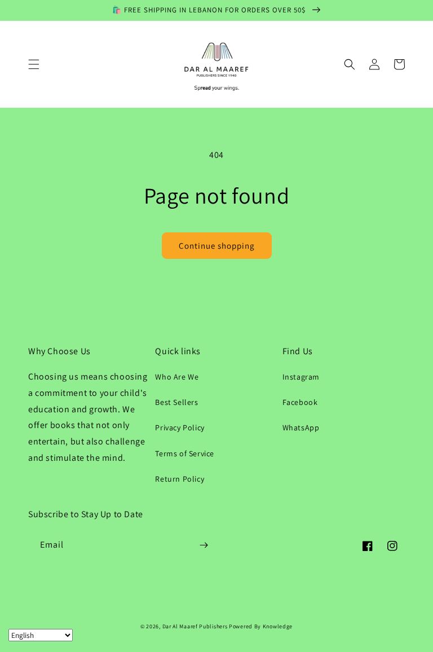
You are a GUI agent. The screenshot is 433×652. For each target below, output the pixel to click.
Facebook (300, 402)
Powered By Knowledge (261, 626)
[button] (33, 64)
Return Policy (179, 479)
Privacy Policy (179, 427)
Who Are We (176, 377)
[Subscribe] (203, 545)
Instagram (301, 377)
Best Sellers (176, 402)
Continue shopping (217, 245)
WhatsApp (301, 427)
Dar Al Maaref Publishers (195, 626)
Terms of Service (184, 453)
